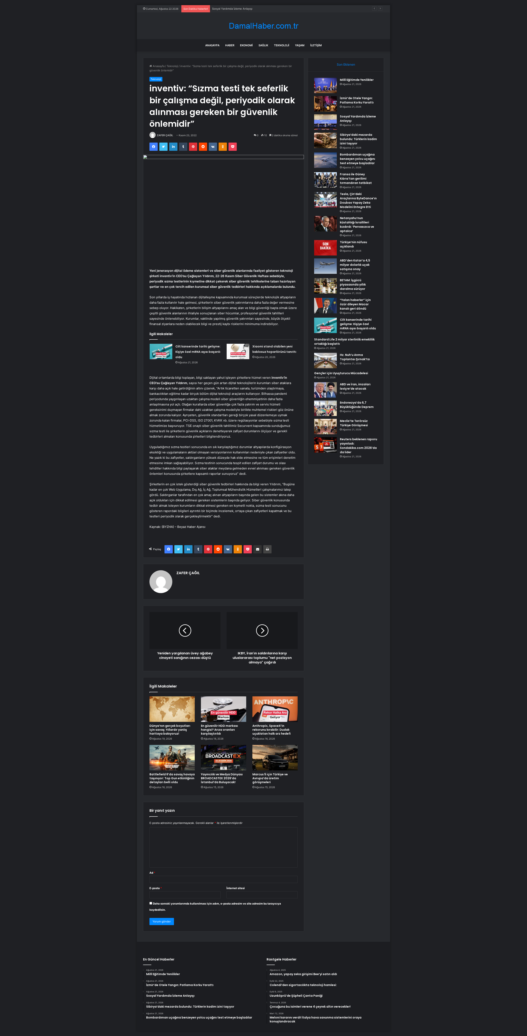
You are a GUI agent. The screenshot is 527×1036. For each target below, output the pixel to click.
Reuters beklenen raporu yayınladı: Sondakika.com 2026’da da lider (358, 445)
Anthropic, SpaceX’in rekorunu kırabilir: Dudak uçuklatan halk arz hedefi (271, 730)
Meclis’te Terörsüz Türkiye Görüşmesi (354, 423)
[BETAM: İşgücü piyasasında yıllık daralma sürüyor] (325, 286)
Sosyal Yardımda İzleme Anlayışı (232, 8)
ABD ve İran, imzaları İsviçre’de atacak (355, 386)
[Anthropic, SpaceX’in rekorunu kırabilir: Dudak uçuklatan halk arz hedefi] (275, 709)
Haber (229, 45)
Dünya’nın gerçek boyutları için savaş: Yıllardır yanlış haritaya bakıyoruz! (169, 730)
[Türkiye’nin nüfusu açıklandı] (325, 248)
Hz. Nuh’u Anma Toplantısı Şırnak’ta (355, 357)
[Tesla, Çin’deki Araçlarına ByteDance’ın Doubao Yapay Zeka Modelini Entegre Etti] (325, 199)
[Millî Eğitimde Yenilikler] (325, 85)
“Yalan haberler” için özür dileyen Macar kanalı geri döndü (355, 304)
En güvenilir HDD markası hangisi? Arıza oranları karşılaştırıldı (219, 730)
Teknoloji (281, 45)
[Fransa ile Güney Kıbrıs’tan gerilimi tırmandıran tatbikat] (325, 180)
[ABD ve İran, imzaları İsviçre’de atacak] (325, 390)
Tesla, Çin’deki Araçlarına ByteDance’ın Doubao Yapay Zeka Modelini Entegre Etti (358, 200)
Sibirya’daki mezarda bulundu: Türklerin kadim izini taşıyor (358, 139)
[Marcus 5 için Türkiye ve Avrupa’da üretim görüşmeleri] (275, 757)
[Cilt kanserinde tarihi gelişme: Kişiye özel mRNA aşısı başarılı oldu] (161, 351)
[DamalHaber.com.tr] (263, 26)
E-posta (155, 888)
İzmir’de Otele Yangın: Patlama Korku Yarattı (357, 100)
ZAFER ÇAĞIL (165, 135)
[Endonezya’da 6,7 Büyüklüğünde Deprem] (325, 408)
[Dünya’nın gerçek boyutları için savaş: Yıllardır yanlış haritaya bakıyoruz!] (172, 709)
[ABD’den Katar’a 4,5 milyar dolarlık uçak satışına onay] (325, 266)
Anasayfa (212, 45)
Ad (152, 872)
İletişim (316, 45)
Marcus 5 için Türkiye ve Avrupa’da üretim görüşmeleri (270, 778)
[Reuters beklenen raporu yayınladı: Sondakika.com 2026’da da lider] (325, 445)
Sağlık (263, 45)
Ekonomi (246, 45)
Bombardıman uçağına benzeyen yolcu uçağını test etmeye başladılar (357, 158)
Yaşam (299, 45)
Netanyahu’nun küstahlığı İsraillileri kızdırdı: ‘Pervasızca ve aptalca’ (357, 224)
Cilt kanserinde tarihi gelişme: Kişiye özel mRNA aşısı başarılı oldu (197, 351)
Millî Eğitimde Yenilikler (357, 80)
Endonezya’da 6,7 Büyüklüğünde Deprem (357, 405)
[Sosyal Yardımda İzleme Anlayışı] (325, 122)
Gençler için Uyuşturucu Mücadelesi (341, 373)
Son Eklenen (346, 64)
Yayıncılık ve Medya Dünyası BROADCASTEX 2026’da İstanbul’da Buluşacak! (222, 778)
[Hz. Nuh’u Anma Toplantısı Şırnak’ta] (325, 360)
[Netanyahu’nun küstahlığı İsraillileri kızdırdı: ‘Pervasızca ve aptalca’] (325, 223)
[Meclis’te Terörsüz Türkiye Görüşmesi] (325, 426)
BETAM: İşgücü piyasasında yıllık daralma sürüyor (353, 284)
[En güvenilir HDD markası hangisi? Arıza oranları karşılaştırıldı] (223, 709)
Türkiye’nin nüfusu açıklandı (353, 244)
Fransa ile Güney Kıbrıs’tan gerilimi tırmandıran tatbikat (356, 178)
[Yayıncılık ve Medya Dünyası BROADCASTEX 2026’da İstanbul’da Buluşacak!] (223, 757)
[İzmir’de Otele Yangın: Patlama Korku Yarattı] (325, 103)
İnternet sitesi (235, 888)
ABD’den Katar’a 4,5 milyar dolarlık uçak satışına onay (355, 264)
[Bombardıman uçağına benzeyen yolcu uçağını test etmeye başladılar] (325, 160)
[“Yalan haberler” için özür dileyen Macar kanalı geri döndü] (325, 305)
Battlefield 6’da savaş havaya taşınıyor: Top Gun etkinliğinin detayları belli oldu (172, 778)
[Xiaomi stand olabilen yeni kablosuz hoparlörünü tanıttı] (238, 351)
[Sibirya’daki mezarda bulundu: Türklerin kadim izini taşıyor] (325, 140)
